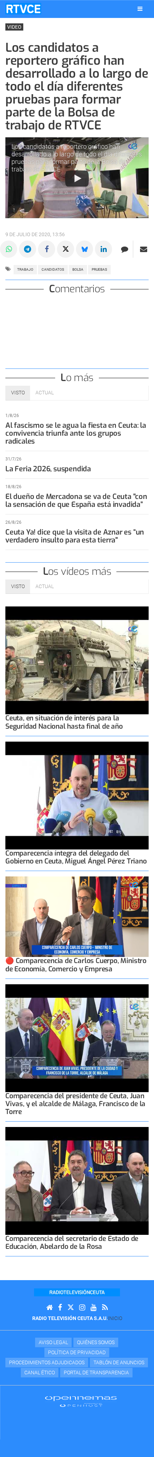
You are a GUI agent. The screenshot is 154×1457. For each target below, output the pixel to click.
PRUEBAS (99, 269)
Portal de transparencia (96, 1372)
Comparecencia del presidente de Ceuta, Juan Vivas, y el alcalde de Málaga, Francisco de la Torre (75, 1103)
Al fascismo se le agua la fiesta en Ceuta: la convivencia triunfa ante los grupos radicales (75, 433)
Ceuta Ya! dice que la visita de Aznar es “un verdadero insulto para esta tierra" (74, 536)
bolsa (77, 269)
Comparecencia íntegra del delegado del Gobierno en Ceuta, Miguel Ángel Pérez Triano (76, 857)
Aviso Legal (53, 1342)
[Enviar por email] (143, 249)
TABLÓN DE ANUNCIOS (118, 1362)
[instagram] (82, 1307)
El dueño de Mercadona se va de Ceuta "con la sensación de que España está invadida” (76, 500)
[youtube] (94, 1307)
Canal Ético (39, 1372)
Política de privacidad (77, 1352)
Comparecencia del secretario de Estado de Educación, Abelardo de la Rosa (71, 1242)
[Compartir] (8, 249)
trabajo (25, 269)
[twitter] (70, 1307)
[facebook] (60, 1307)
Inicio (115, 1318)
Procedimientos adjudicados (47, 1362)
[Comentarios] (124, 249)
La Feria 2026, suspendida (48, 469)
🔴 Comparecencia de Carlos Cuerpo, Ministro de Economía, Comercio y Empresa (75, 964)
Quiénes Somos (96, 1342)
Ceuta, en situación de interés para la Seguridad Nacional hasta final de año (64, 722)
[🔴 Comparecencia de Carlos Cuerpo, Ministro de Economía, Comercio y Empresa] (77, 916)
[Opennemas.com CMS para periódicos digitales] (81, 1401)
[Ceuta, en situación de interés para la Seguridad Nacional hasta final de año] (77, 660)
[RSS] (105, 1307)
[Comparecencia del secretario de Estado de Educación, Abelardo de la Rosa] (77, 1181)
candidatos (53, 269)
